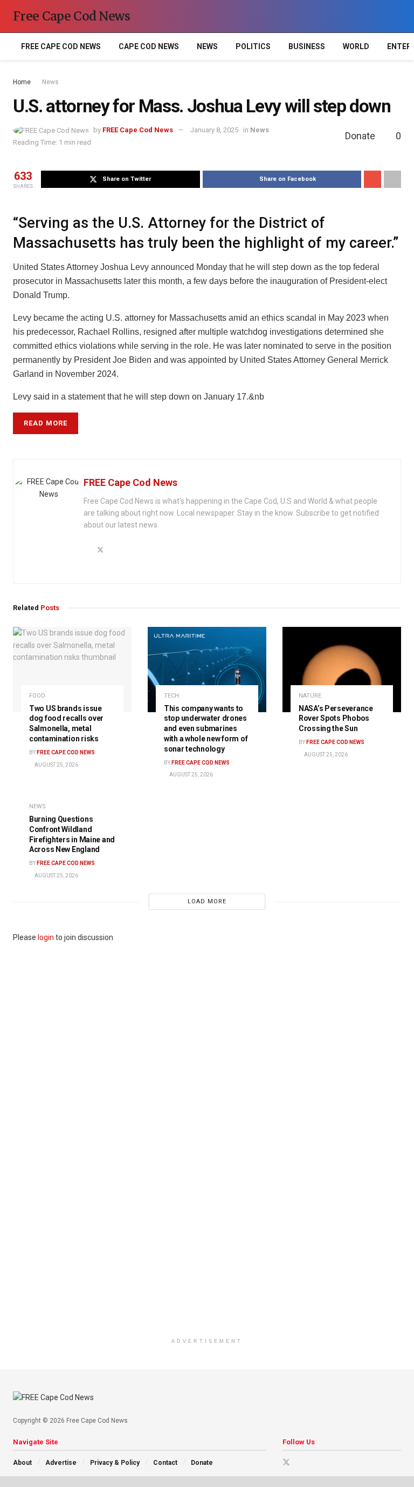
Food (37, 696)
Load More (207, 901)
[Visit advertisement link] (207, 1138)
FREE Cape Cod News (61, 46)
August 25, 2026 (55, 765)
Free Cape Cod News (71, 16)
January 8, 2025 (214, 130)
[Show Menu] (376, 16)
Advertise (61, 1462)
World (356, 46)
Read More (45, 423)
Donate (202, 1462)
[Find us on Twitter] (286, 1462)
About (22, 1462)
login (46, 937)
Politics (253, 46)
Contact (165, 1462)
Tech (171, 696)
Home (22, 82)
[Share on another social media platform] (392, 179)
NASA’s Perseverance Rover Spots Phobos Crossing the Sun (336, 718)
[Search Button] (396, 16)
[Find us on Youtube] (300, 1462)
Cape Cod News (149, 46)
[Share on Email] (372, 179)
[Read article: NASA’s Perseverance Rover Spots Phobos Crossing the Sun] (341, 669)
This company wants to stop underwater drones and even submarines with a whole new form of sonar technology (205, 729)
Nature (310, 696)
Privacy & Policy (115, 1462)
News (207, 46)
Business (306, 46)
